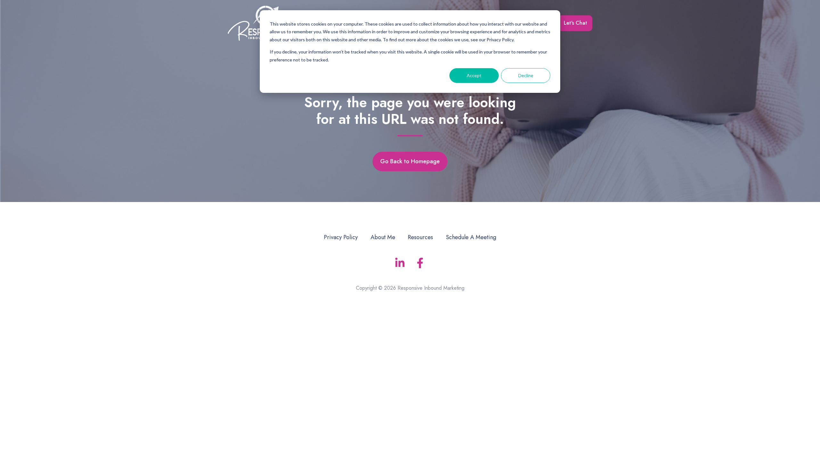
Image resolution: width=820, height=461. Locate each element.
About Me (383, 237)
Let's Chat (575, 23)
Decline (525, 75)
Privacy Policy (341, 237)
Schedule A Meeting (471, 237)
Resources (420, 237)
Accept (474, 75)
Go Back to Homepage (410, 161)
